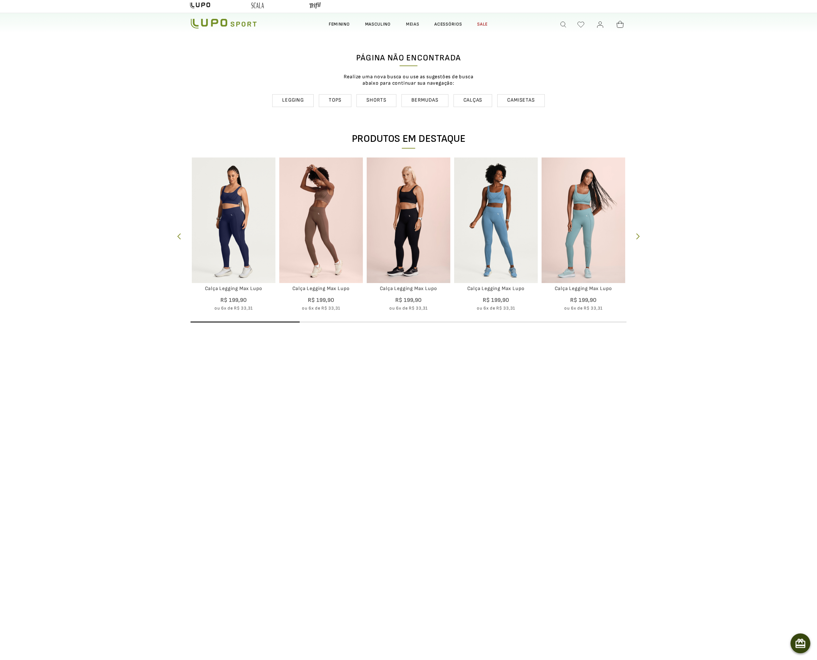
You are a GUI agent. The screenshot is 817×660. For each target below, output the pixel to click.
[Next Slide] (638, 236)
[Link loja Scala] (257, 6)
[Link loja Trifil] (315, 6)
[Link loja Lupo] (200, 6)
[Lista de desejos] (580, 24)
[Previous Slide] (179, 236)
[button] (563, 24)
